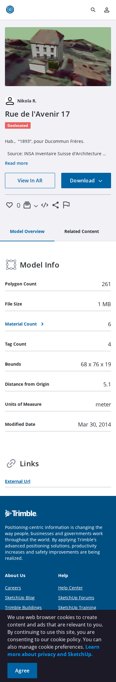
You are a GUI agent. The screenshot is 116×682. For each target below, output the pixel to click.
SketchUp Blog (20, 598)
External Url (17, 481)
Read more (16, 163)
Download (83, 180)
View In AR (30, 180)
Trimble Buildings (23, 607)
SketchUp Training (77, 607)
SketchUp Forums (76, 598)
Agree (22, 670)
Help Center (70, 588)
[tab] (27, 231)
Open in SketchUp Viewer (58, 56)
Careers (13, 588)
